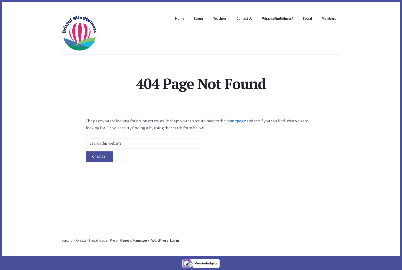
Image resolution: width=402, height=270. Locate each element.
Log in (174, 240)
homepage (236, 121)
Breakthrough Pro (101, 240)
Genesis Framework (134, 240)
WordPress (159, 240)
